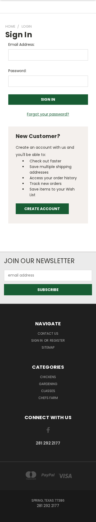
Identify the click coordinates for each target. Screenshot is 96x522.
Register (57, 340)
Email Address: (21, 44)
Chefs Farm (48, 398)
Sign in (37, 340)
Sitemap (48, 347)
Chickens (48, 377)
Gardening (48, 384)
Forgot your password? (48, 114)
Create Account (42, 208)
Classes (48, 391)
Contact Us (48, 333)
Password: (17, 70)
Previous (8, 517)
